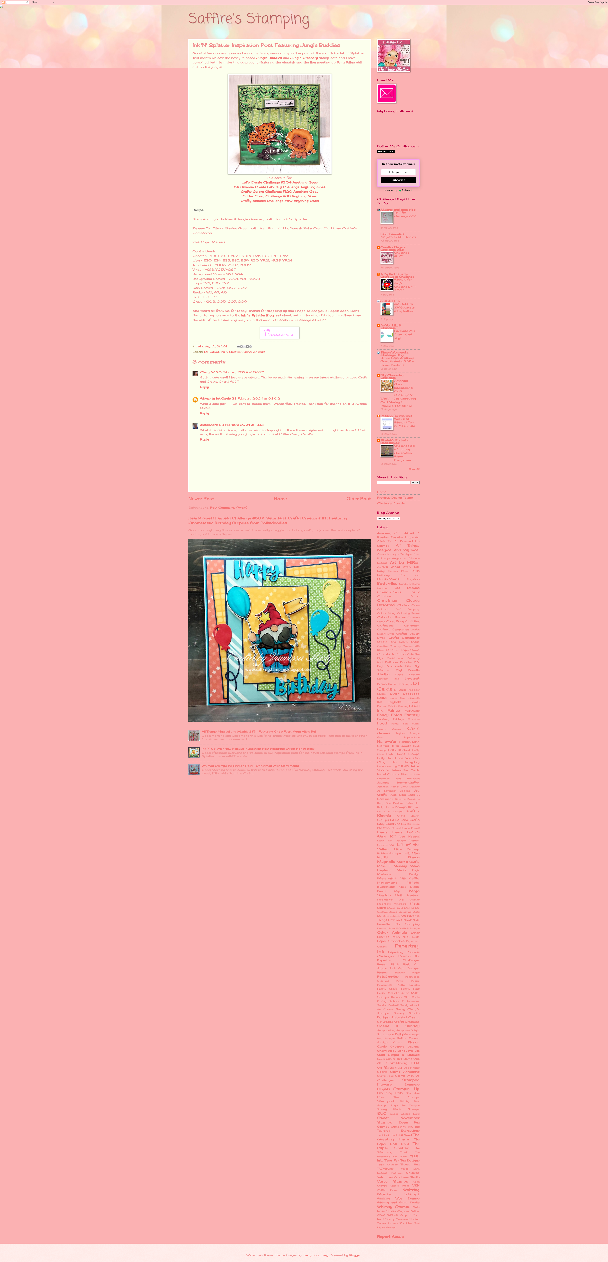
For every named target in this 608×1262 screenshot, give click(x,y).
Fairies (393, 710)
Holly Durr (385, 758)
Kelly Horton (385, 807)
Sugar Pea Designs (405, 1105)
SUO (381, 1113)
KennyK (401, 807)
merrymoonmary (315, 1255)
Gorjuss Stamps (407, 733)
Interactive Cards (406, 770)
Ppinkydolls (384, 985)
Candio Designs (409, 583)
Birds (416, 571)
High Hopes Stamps (403, 753)
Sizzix (381, 1058)
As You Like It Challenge (390, 327)
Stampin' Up (406, 1088)
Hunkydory (412, 762)
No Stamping (408, 924)
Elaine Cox (397, 698)
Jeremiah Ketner (388, 786)
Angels (397, 558)
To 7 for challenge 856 (405, 214)
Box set (409, 575)
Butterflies (387, 583)
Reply (204, 387)
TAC (410, 1126)
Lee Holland (409, 836)
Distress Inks (388, 678)
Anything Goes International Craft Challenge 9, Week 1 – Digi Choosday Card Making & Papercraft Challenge (398, 393)
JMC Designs (410, 786)
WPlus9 (392, 1215)
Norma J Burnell (387, 928)
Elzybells (394, 702)
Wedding (383, 1198)
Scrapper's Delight (408, 1030)
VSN (416, 1185)
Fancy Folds (389, 715)
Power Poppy (408, 980)
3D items (404, 533)
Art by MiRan (405, 562)
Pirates (382, 972)
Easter (382, 697)
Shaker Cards (389, 1042)
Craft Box (412, 621)
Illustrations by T (388, 766)
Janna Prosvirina (407, 778)
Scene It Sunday (398, 1026)
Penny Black (388, 964)
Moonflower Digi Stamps (398, 899)
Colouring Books (408, 613)
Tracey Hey (410, 1164)
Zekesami (402, 1219)
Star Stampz (406, 1097)
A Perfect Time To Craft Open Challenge (397, 275)
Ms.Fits (409, 907)
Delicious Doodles (398, 662)
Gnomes (383, 733)
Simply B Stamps (404, 1054)
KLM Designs (393, 811)
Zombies (406, 1223)
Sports (382, 1071)
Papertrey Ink (398, 948)
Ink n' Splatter (231, 351)
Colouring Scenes (391, 617)
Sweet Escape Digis (405, 1113)
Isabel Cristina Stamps (394, 774)
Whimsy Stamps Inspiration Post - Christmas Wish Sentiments (250, 765)
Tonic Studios (387, 1164)
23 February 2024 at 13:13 (241, 424)
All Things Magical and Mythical (398, 547)
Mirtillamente (387, 882)
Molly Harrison (407, 895)
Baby (381, 571)
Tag (417, 1126)
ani (405, 558)
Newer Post (201, 498)
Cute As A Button (391, 654)
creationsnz (209, 424)
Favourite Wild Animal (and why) (404, 334)
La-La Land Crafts (405, 819)
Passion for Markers (396, 416)
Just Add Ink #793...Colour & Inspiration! (404, 307)
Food (382, 723)
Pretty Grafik (387, 988)
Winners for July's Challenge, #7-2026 (405, 285)
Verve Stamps (392, 1181)
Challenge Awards (391, 503)
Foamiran (414, 719)
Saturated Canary (405, 1017)
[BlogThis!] (241, 346)
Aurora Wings (388, 566)
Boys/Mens (388, 579)
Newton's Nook (399, 920)
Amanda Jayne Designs (394, 554)
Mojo (397, 891)
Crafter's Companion (393, 629)
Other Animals (254, 351)
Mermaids (387, 878)
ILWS (405, 766)
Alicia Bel (384, 541)
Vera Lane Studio (407, 1177)
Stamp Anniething (405, 1071)
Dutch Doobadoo (405, 693)
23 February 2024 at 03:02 (256, 398)
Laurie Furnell (411, 828)
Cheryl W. (207, 372)
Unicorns (413, 1172)
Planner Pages (407, 972)
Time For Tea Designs (402, 1160)
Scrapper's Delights (392, 1034)
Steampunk (386, 1101)
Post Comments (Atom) (228, 507)
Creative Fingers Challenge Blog (392, 248)
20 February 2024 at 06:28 (240, 372)
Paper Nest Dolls (406, 936)
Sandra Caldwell (388, 1005)
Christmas (387, 600)
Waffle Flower (387, 1190)
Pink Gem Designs (405, 968)
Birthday (383, 575)
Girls (413, 728)
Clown (416, 605)
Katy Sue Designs (390, 803)
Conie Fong (395, 621)
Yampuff (405, 1215)
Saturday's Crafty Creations (398, 1021)
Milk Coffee (410, 878)
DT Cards (211, 351)
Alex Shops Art (408, 537)
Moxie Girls (395, 907)
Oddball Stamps (409, 928)
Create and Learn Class (398, 641)
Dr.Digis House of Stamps (394, 684)
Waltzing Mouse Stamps (398, 1191)
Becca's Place (398, 571)
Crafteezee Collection (398, 625)
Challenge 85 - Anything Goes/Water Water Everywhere (404, 453)
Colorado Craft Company (398, 609)
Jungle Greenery (304, 58)
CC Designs (407, 587)
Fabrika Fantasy (398, 706)
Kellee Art (413, 803)
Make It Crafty (408, 861)
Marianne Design (398, 874)
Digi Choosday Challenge (392, 376)
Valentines (385, 1177)
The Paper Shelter (398, 1145)
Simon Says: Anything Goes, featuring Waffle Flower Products (397, 361)
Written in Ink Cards (215, 398)
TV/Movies (385, 1168)
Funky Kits (399, 723)
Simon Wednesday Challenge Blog (394, 354)
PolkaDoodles (388, 976)
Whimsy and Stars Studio (398, 1202)
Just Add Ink (390, 301)
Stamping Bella (390, 1093)
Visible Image (399, 1185)
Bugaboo (413, 579)
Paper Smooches (391, 941)
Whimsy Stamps (393, 1206)
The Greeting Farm (398, 1137)
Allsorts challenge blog (397, 209)
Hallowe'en (387, 741)
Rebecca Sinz (400, 997)
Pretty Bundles (408, 985)
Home (280, 498)
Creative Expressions (403, 649)
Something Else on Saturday (398, 1065)
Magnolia (386, 861)
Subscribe (398, 180)
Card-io (382, 588)
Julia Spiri (398, 794)
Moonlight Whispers (391, 903)
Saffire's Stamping (248, 19)
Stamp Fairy (385, 1075)
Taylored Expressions (398, 1130)
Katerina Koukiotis (407, 799)
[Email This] (238, 346)
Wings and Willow (408, 1211)
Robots (394, 1001)
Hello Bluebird (399, 750)
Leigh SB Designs (391, 840)
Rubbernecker (411, 1001)
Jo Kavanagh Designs (393, 790)
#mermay (384, 533)
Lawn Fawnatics (392, 234)
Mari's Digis (408, 870)
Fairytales (412, 710)
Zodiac (414, 1219)
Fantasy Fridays (390, 719)
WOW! (381, 1215)
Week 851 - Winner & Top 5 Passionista (404, 422)
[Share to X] (244, 346)
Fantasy (412, 715)
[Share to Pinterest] (250, 346)
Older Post (359, 498)
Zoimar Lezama (387, 1223)
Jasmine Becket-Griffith (398, 782)
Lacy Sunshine (388, 823)
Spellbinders (412, 1067)
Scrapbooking (386, 1030)
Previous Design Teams (395, 497)
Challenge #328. (401, 254)
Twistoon (396, 1172)
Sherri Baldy (386, 1050)
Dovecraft (412, 678)
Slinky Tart (394, 1058)
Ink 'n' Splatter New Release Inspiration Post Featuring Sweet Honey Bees (258, 748)
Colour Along (386, 613)
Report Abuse (390, 1236)
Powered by (390, 190)
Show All (414, 469)
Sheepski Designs (405, 1046)
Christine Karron (398, 596)
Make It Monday (392, 866)
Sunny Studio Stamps (398, 1109)
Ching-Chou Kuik (398, 592)
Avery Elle (411, 566)
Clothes (403, 605)
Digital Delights (407, 674)
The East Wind (401, 1135)
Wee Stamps (408, 1198)
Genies (396, 729)
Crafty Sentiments (404, 637)
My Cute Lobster (388, 916)
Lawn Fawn (389, 832)
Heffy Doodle (401, 745)
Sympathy (398, 1126)
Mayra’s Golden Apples (398, 237)
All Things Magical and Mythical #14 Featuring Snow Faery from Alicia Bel (259, 731)
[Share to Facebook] (247, 346)
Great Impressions (398, 737)
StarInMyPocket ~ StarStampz (394, 441)
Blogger (355, 1255)
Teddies (383, 1135)
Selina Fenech (408, 1038)
